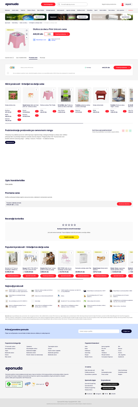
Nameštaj (89, 10)
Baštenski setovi (52, 355)
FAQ (103, 370)
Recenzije (42, 57)
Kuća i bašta (103, 10)
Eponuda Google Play (90, 383)
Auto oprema (120, 10)
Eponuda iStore (89, 385)
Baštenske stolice (31, 352)
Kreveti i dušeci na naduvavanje (35, 355)
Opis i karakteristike (21, 57)
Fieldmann (87, 350)
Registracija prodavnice (109, 4)
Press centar (105, 374)
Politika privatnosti (89, 372)
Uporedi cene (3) (118, 276)
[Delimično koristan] (126, 130)
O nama (88, 367)
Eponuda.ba (89, 403)
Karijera (120, 374)
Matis (103, 350)
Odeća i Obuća (31, 10)
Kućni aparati (60, 10)
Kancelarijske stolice (32, 348)
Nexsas (120, 348)
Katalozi (130, 10)
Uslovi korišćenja (122, 370)
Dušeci (7, 355)
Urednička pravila (122, 372)
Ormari (50, 348)
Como (119, 350)
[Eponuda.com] (12, 4)
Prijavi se (126, 331)
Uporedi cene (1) (9, 57)
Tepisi (6, 350)
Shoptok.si (81, 403)
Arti (119, 346)
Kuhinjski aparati (50, 10)
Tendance (104, 352)
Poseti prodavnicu (121, 67)
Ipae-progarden (106, 346)
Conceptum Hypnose (107, 357)
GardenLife (121, 357)
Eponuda (7, 23)
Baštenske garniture (53, 352)
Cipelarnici (29, 346)
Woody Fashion (106, 355)
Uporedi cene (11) (31, 276)
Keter (86, 348)
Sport (95, 10)
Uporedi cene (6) (66, 276)
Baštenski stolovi (9, 352)
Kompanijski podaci (107, 372)
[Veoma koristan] (130, 130)
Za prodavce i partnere (91, 374)
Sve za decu (111, 10)
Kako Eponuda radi (90, 370)
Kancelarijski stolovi (10, 348)
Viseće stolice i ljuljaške (54, 350)
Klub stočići (8, 357)
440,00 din (106, 68)
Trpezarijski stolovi (53, 346)
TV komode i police (10, 346)
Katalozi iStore (88, 389)
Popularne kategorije (13, 343)
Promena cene (33, 57)
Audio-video (15, 10)
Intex (86, 346)
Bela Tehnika (40, 10)
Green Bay (87, 352)
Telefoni (23, 10)
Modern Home (88, 357)
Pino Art (104, 348)
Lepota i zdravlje (70, 10)
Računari (7, 10)
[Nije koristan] (123, 130)
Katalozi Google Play (90, 387)
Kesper (87, 355)
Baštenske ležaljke (31, 350)
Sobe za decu (23, 23)
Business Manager (108, 388)
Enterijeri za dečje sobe (35, 23)
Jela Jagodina (121, 355)
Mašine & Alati (81, 10)
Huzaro (120, 352)
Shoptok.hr (85, 403)
